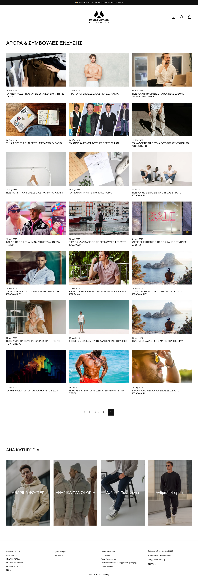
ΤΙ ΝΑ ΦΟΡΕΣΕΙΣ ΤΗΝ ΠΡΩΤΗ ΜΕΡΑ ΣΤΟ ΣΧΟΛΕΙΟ (34, 143)
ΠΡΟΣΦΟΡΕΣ (11, 555)
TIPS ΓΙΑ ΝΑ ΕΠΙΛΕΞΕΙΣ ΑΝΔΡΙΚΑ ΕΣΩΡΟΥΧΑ (93, 93)
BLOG (8, 570)
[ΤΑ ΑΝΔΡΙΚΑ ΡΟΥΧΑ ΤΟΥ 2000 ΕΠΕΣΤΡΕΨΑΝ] (99, 119)
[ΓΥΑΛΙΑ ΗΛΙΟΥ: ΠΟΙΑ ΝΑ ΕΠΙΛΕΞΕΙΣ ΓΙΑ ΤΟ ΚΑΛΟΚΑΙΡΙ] (162, 366)
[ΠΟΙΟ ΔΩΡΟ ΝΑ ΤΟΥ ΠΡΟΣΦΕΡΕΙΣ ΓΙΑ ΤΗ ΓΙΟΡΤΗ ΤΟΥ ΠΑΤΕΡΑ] (36, 317)
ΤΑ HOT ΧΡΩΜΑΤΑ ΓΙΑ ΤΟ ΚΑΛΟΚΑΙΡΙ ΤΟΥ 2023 (32, 390)
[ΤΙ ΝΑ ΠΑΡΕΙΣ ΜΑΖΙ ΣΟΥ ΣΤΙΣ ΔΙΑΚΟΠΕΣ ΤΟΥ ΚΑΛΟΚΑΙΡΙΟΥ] (162, 268)
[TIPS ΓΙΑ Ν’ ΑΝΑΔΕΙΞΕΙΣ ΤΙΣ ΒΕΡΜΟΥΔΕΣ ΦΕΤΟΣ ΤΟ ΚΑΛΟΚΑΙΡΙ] (99, 218)
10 (103, 412)
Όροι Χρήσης (105, 555)
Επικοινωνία (58, 555)
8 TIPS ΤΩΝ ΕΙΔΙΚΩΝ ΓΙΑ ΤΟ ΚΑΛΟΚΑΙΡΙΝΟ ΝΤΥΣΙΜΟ (98, 341)
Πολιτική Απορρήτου (108, 559)
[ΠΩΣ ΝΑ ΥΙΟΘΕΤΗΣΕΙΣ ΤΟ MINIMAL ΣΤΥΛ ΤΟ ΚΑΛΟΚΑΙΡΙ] (162, 169)
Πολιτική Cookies (107, 566)
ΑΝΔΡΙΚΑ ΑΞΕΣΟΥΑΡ (14, 566)
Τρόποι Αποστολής (108, 552)
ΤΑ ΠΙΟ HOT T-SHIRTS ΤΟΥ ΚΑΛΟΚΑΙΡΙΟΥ (91, 192)
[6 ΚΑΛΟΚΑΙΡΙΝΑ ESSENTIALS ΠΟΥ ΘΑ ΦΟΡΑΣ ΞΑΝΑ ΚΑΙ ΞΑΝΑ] (99, 268)
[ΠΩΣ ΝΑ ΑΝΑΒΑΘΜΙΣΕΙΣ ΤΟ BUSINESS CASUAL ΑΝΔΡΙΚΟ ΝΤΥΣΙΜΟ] (162, 70)
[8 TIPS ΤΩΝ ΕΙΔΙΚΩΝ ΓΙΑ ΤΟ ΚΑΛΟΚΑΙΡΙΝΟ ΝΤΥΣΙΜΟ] (99, 317)
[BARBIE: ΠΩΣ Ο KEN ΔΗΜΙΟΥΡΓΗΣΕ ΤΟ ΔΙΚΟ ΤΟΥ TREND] (36, 218)
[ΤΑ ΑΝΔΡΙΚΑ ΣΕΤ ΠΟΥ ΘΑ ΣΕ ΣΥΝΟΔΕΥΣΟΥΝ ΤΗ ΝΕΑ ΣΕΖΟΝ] (36, 70)
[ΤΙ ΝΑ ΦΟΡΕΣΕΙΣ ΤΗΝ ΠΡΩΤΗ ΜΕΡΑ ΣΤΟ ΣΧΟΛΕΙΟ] (36, 119)
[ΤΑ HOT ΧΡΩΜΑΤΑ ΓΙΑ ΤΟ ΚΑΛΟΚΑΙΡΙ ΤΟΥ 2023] (36, 366)
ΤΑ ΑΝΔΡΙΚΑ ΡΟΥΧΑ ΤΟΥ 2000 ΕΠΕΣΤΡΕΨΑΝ (94, 143)
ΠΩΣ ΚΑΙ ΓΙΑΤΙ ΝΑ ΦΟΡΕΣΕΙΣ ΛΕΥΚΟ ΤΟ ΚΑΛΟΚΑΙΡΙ (34, 192)
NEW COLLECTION (13, 552)
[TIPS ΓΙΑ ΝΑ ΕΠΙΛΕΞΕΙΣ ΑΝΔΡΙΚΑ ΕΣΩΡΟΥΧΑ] (99, 70)
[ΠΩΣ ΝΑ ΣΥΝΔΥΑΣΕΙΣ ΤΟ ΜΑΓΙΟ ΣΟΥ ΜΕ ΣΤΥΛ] (162, 317)
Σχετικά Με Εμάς (60, 552)
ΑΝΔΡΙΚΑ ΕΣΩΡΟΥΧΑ (14, 563)
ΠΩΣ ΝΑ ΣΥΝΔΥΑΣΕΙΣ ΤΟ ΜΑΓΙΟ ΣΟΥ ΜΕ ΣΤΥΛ (158, 341)
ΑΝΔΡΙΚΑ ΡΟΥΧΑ (12, 559)
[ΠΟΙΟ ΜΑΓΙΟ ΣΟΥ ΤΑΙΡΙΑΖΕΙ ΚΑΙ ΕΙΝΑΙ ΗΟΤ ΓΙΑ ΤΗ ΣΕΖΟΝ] (99, 366)
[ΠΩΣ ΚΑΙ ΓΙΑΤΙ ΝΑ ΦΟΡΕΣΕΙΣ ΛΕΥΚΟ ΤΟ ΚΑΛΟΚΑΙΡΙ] (36, 169)
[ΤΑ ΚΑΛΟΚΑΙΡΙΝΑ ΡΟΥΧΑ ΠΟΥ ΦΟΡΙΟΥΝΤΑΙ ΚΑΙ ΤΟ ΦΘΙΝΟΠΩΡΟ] (162, 119)
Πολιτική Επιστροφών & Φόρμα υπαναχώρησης (118, 563)
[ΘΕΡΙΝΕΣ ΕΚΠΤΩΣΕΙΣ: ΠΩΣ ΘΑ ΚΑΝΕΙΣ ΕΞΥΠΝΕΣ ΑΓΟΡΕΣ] (162, 218)
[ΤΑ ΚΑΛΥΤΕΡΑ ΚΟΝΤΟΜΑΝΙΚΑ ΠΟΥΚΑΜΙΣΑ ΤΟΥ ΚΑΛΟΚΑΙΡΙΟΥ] (36, 268)
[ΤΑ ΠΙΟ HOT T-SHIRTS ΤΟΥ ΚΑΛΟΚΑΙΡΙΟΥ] (99, 169)
